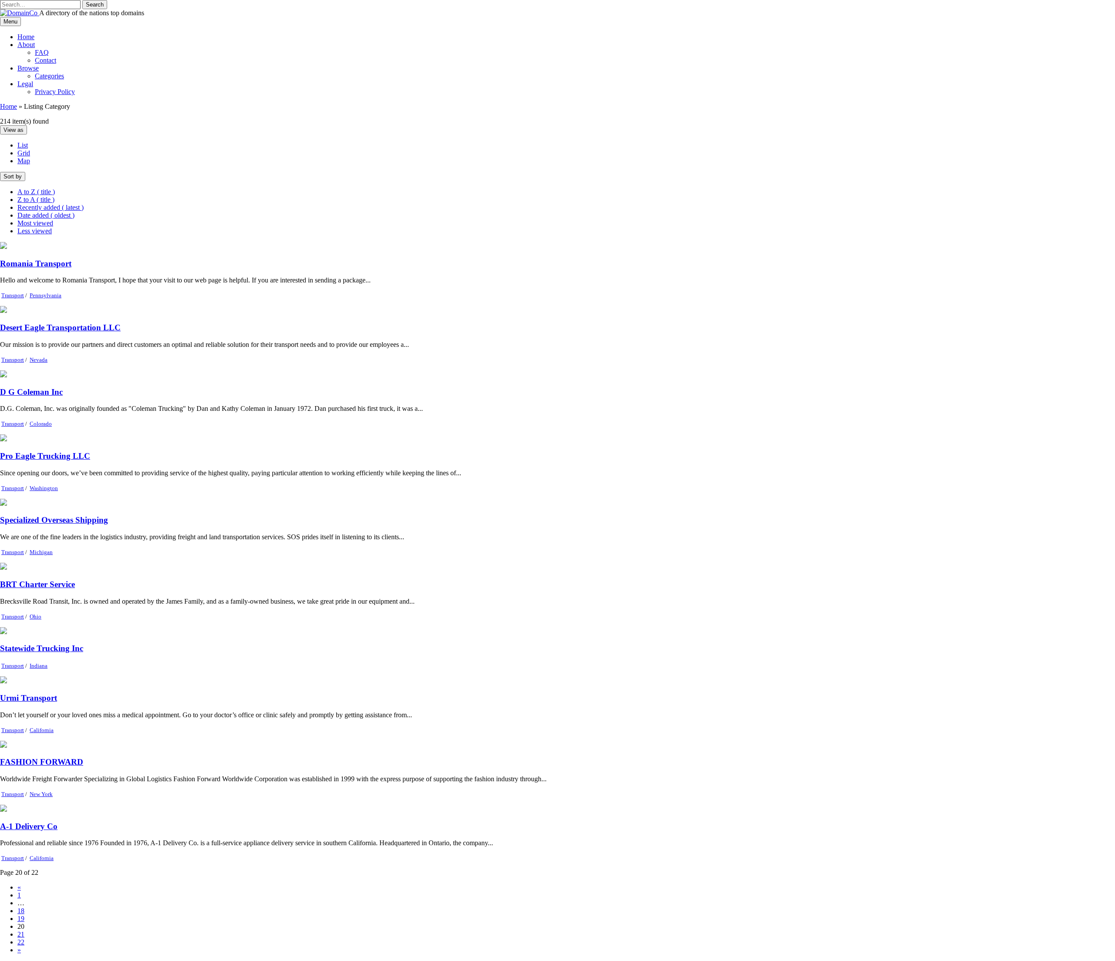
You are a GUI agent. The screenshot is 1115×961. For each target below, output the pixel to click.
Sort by (12, 176)
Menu (10, 21)
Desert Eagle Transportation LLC (60, 327)
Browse (28, 68)
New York (41, 794)
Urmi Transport (28, 697)
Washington (44, 488)
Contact (45, 60)
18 (20, 910)
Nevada (38, 359)
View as (13, 130)
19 (20, 918)
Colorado (41, 423)
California (42, 730)
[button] (94, 4)
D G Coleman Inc (31, 391)
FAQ (42, 52)
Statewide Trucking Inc (41, 648)
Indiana (38, 665)
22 (20, 942)
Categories (49, 76)
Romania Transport (35, 263)
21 (20, 934)
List (22, 145)
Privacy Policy (55, 91)
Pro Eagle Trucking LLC (45, 455)
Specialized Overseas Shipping (54, 519)
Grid (23, 153)
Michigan (41, 552)
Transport (12, 295)
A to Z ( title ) (36, 191)
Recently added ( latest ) (50, 207)
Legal (25, 83)
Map (23, 161)
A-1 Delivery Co (28, 826)
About (26, 44)
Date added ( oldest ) (45, 215)
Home (25, 36)
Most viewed (35, 223)
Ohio (35, 616)
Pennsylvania (45, 295)
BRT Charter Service (37, 584)
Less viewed (34, 231)
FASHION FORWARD (41, 761)
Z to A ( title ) (35, 199)
